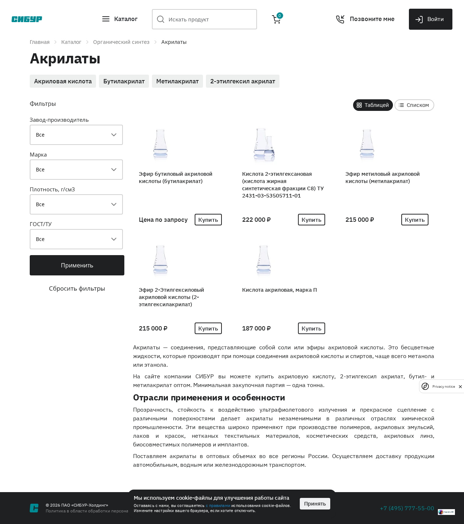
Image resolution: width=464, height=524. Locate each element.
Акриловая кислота (63, 81)
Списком (418, 104)
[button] (119, 19)
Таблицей (377, 104)
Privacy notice (443, 386)
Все (40, 134)
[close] (460, 386)
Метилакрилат (177, 81)
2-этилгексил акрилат (242, 81)
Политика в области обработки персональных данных (101, 510)
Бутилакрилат (124, 81)
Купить (208, 219)
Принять (315, 503)
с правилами (218, 505)
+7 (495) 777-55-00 (407, 508)
